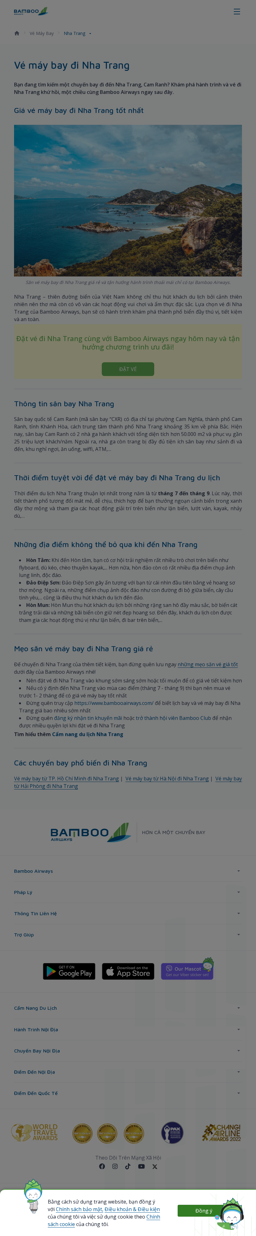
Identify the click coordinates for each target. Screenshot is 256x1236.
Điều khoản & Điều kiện (132, 1209)
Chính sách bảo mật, (79, 1209)
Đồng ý (203, 1210)
